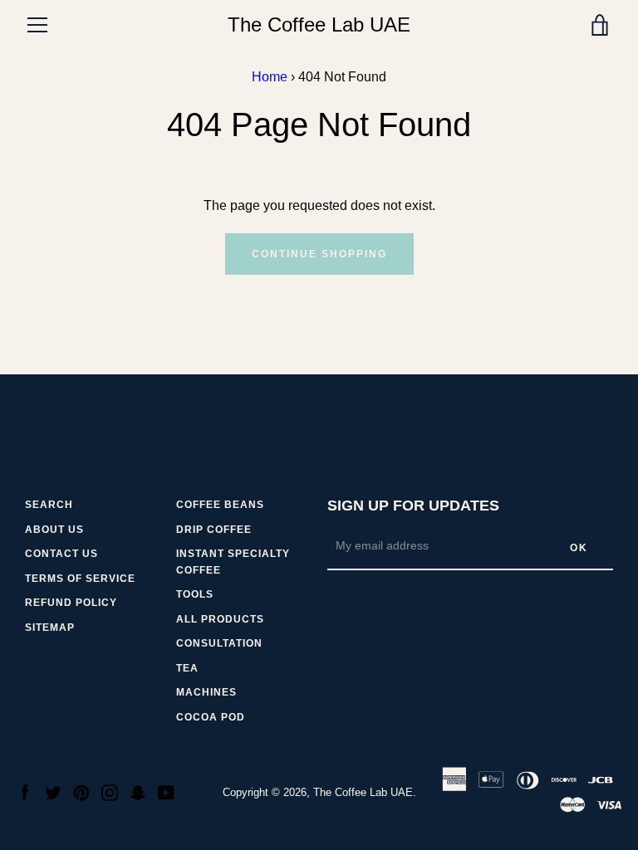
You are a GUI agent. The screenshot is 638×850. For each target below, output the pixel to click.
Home (269, 77)
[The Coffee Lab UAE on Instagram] (109, 791)
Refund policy (71, 602)
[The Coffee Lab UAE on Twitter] (53, 791)
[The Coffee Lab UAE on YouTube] (166, 791)
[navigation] (37, 25)
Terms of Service (80, 578)
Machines (206, 692)
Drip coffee (214, 529)
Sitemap (50, 627)
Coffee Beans (220, 504)
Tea (187, 668)
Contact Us (61, 553)
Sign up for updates (413, 505)
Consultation (219, 643)
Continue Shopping (319, 254)
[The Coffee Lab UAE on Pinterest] (81, 791)
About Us (54, 529)
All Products (220, 619)
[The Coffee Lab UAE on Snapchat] (138, 791)
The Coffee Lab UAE (319, 24)
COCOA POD (210, 717)
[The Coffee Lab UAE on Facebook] (25, 791)
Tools (194, 594)
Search (49, 504)
